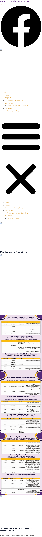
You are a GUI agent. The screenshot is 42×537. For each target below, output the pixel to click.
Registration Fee (13, 111)
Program (8, 98)
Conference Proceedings (14, 100)
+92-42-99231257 (7, 1)
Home (7, 95)
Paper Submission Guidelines (17, 106)
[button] (21, 158)
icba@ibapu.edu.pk (22, 1)
